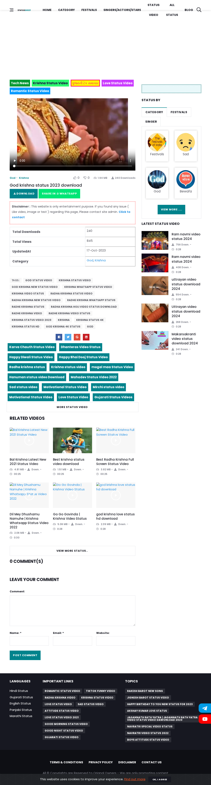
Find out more (134, 779)
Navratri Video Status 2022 (148, 733)
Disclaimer (127, 762)
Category (66, 10)
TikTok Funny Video (100, 691)
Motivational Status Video (65, 387)
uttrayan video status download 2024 (186, 284)
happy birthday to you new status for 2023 (160, 704)
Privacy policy (101, 762)
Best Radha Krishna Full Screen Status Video (115, 461)
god (90, 326)
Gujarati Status (21, 697)
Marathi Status (21, 716)
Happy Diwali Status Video (31, 357)
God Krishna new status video (35, 287)
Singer (151, 122)
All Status (172, 10)
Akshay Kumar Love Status (147, 711)
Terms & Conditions (66, 762)
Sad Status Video (91, 704)
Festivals (89, 10)
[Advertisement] (105, 43)
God (12, 178)
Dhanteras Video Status (81, 347)
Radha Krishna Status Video (71, 293)
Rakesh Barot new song (145, 691)
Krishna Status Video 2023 (31, 320)
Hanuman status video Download (36, 377)
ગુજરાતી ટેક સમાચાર (85, 83)
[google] (77, 337)
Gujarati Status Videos (113, 397)
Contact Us (152, 762)
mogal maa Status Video (112, 367)
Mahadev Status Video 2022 (94, 377)
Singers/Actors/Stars (122, 10)
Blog (189, 10)
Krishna (24, 178)
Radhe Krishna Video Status (69, 313)
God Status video (38, 280)
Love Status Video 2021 (62, 717)
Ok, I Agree (159, 779)
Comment (17, 591)
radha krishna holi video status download (84, 306)
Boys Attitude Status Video (148, 739)
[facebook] (59, 337)
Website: (103, 633)
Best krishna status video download (68, 461)
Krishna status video (75, 280)
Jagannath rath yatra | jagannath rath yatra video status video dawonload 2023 (162, 719)
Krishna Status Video (97, 697)
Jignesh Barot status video (148, 697)
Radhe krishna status (28, 306)
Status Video (153, 10)
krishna (64, 320)
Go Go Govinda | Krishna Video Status (70, 516)
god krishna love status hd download (115, 516)
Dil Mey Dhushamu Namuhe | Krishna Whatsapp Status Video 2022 (29, 520)
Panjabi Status (21, 710)
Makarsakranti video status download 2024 (185, 339)
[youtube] (86, 337)
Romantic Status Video (62, 691)
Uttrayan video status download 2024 (186, 311)
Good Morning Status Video (66, 724)
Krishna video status (28, 293)
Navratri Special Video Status (149, 726)
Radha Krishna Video (60, 697)
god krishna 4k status (63, 326)
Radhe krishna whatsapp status (91, 300)
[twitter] (68, 337)
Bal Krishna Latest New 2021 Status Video (28, 461)
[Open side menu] (11, 10)
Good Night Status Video (64, 730)
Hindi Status (19, 691)
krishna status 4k (90, 320)
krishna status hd (25, 326)
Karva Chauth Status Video (32, 347)
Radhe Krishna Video (27, 313)
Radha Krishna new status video (36, 300)
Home (47, 10)
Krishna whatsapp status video (88, 287)
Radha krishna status (27, 367)
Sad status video (23, 387)
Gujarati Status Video (62, 737)
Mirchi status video (108, 387)
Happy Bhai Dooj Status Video (83, 357)
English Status (20, 703)
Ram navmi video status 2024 (186, 236)
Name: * (15, 633)
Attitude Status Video (62, 711)
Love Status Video (73, 397)
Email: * (58, 633)
